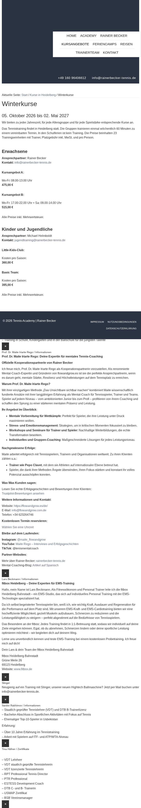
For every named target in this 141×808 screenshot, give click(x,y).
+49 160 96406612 (72, 78)
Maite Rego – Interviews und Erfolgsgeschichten (47, 544)
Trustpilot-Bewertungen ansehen (23, 493)
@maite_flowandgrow (31, 539)
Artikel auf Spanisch (45, 565)
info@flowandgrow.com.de (29, 510)
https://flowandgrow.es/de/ (31, 505)
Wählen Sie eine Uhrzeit (18, 527)
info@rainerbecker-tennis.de (114, 78)
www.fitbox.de (23, 669)
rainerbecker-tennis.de (50, 560)
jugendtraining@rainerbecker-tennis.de (40, 240)
